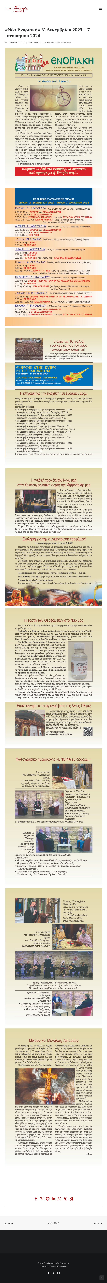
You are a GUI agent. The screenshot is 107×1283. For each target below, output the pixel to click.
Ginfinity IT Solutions (58, 1266)
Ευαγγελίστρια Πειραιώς (43, 42)
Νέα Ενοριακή (64, 42)
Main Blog (53, 1223)
